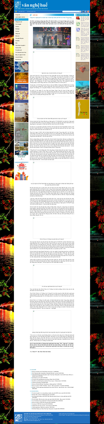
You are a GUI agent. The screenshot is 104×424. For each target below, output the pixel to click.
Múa (16, 43)
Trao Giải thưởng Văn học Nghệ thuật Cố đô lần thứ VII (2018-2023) (45, 400)
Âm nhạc (17, 31)
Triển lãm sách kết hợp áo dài (37, 382)
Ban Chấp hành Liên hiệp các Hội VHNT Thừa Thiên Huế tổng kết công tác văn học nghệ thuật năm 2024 (51, 396)
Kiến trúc (17, 36)
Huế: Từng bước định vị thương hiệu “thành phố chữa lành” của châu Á (45, 373)
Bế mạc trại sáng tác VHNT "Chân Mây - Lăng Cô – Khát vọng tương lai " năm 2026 (48, 385)
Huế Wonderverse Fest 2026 (37, 377)
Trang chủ (17, 14)
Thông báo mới (18, 21)
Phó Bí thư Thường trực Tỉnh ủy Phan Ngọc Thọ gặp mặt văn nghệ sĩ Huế (45, 408)
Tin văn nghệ (18, 24)
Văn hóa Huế (18, 47)
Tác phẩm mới (18, 50)
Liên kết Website (19, 57)
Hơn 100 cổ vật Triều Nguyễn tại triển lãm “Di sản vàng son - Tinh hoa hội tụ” (46, 380)
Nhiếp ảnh (17, 33)
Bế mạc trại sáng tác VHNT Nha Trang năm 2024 (41, 402)
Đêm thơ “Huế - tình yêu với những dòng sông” (41, 394)
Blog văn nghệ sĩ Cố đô (20, 54)
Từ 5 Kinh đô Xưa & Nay (20, 52)
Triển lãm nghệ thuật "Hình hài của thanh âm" (40, 407)
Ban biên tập (21, 11)
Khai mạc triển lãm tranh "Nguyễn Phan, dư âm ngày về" (43, 371)
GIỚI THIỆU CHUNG (20, 17)
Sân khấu (17, 40)
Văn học (17, 26)
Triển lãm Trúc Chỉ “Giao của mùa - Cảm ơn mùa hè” (42, 405)
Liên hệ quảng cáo (31, 11)
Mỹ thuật (17, 28)
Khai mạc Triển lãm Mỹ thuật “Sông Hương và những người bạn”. (44, 384)
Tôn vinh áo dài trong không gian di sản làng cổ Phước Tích (43, 379)
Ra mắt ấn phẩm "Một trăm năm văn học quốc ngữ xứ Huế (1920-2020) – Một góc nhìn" (48, 399)
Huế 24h (17, 19)
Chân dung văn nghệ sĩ (20, 45)
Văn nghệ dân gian (19, 38)
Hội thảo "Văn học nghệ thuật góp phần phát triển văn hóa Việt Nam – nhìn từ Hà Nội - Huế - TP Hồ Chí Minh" (53, 387)
